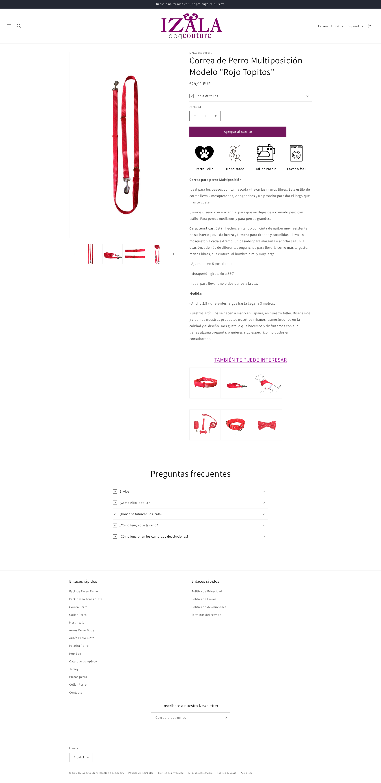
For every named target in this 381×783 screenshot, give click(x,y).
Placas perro (78, 677)
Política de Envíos (204, 599)
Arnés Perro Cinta (81, 638)
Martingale (76, 622)
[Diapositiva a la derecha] (173, 254)
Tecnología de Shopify (111, 772)
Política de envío (226, 772)
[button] (9, 26)
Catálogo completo (83, 661)
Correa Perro (78, 607)
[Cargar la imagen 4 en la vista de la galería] (157, 254)
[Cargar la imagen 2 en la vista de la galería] (112, 254)
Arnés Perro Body (81, 630)
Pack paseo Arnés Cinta (85, 599)
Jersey (73, 669)
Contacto (75, 692)
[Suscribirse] (225, 718)
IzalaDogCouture (88, 772)
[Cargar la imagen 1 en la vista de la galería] (90, 254)
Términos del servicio (206, 615)
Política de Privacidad (206, 591)
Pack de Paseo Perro (83, 591)
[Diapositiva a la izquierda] (74, 254)
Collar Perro (78, 615)
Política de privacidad (171, 772)
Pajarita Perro (79, 646)
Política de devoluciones (208, 607)
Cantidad (195, 107)
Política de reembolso (141, 772)
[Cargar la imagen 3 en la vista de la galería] (135, 254)
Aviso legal (247, 772)
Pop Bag (75, 654)
